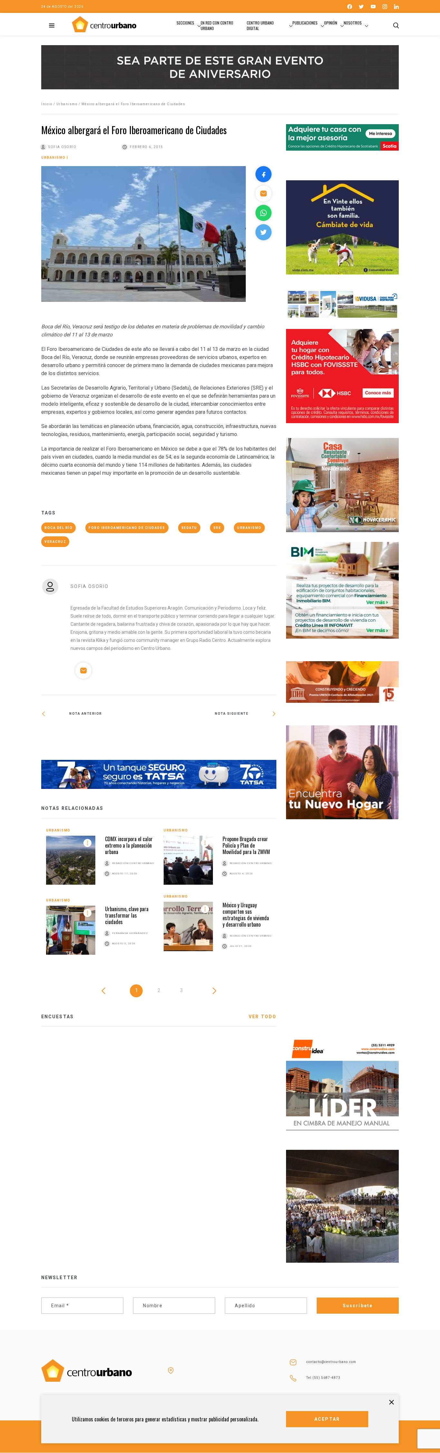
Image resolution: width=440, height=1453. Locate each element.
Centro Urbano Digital (260, 25)
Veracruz (55, 541)
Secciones (185, 22)
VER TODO (262, 1016)
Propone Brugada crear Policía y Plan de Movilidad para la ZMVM (246, 845)
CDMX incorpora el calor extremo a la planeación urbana (129, 845)
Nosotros (353, 22)
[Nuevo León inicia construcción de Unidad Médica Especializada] (100, 735)
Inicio (46, 104)
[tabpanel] (158, 896)
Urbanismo (67, 104)
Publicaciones (305, 22)
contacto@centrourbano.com (331, 1362)
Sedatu (189, 528)
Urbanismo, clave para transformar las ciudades (126, 915)
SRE (217, 528)
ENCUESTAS (57, 1016)
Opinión (330, 22)
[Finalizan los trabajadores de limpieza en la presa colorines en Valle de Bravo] (217, 736)
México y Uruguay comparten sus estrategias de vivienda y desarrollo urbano (246, 914)
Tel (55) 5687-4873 (323, 1377)
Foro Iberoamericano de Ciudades (127, 528)
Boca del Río (58, 528)
